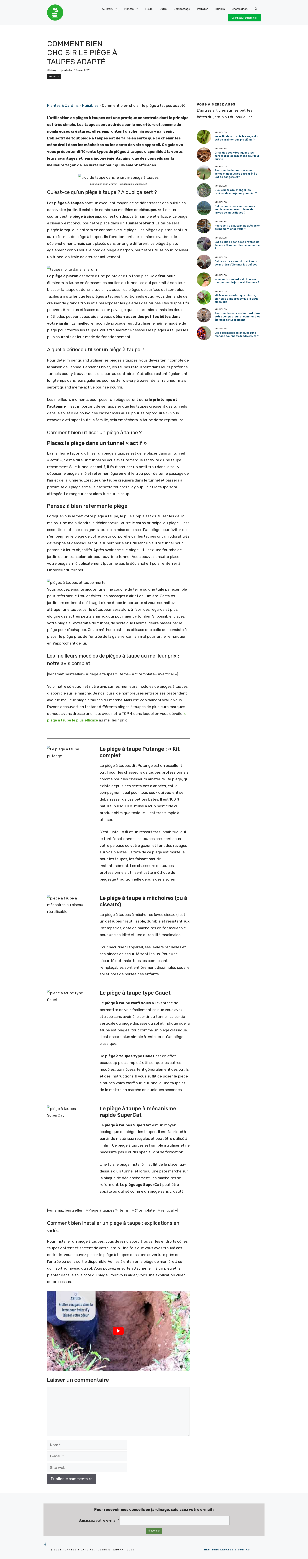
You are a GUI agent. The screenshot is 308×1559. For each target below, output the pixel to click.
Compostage (182, 9)
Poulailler (202, 9)
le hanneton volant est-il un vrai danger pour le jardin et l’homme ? (237, 281)
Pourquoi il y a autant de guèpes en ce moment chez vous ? (237, 227)
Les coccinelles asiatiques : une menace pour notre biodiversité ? (237, 334)
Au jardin (107, 9)
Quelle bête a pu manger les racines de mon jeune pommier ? (236, 191)
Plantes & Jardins (63, 105)
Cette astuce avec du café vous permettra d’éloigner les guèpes (236, 263)
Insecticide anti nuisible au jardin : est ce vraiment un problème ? (237, 138)
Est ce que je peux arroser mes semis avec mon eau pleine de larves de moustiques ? (235, 209)
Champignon (240, 9)
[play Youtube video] (118, 1331)
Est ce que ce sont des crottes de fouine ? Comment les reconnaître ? (237, 245)
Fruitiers (220, 9)
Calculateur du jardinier (244, 17)
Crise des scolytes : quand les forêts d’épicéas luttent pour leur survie (237, 156)
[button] (256, 9)
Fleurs (149, 9)
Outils (163, 9)
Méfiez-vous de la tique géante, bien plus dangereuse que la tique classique (236, 299)
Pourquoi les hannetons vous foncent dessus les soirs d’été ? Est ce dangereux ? (236, 174)
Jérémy (51, 70)
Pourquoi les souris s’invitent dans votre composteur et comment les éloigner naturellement (237, 316)
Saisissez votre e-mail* (99, 1520)
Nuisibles (54, 76)
